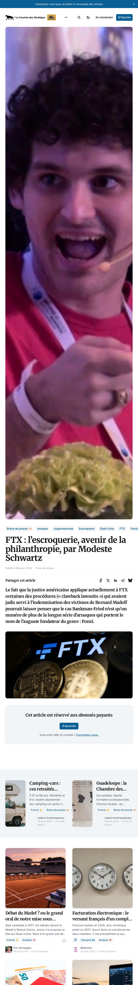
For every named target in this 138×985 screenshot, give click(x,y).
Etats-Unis (107, 528)
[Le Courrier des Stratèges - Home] (31, 17)
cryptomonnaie (63, 528)
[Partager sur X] (108, 580)
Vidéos (62, 57)
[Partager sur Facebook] (100, 580)
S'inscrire (124, 17)
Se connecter (104, 17)
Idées (61, 44)
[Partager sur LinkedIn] (115, 580)
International (66, 31)
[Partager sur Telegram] (122, 580)
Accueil (62, 25)
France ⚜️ (36, 809)
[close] (134, 4)
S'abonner (69, 726)
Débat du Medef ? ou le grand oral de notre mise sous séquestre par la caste (34, 918)
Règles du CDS (66, 64)
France (62, 38)
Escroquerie (86, 528)
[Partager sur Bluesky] (130, 580)
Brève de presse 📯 (19, 528)
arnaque (42, 528)
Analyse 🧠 (29, 940)
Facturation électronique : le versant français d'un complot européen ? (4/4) (102, 918)
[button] (79, 17)
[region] (66, 17)
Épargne (63, 51)
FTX (122, 528)
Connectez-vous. (87, 734)
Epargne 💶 (88, 940)
